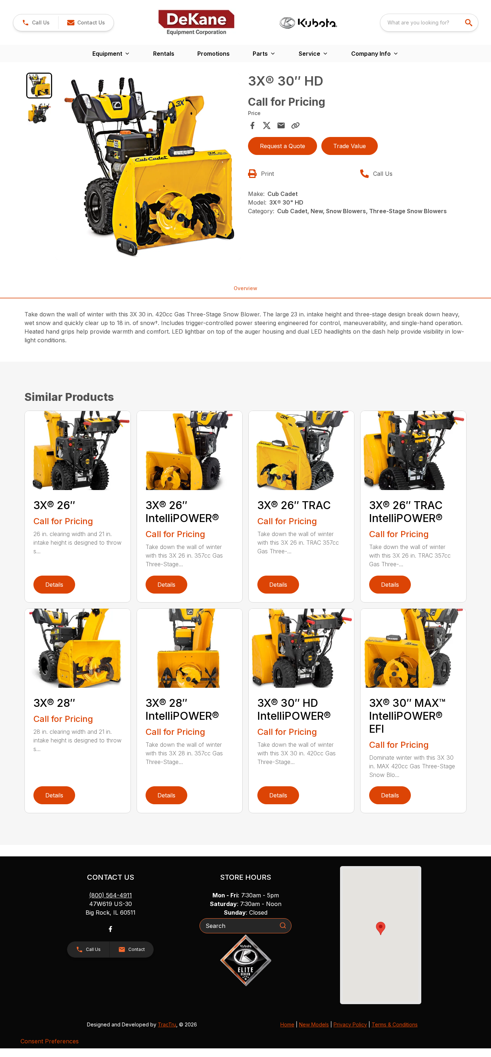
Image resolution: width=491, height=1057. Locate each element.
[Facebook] (110, 929)
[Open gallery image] (148, 166)
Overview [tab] (245, 288)
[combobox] (429, 22)
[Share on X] (266, 125)
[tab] (39, 85)
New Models (314, 1024)
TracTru (167, 1024)
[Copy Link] (295, 125)
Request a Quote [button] (282, 146)
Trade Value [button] (349, 146)
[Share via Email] (281, 125)
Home (287, 1024)
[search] (469, 22)
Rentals (163, 53)
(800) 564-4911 (110, 895)
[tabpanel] (148, 167)
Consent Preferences (49, 1041)
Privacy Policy (350, 1024)
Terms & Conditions (395, 1024)
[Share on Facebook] (252, 125)
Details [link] (54, 584)
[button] (35, 22)
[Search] (282, 925)
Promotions (213, 53)
